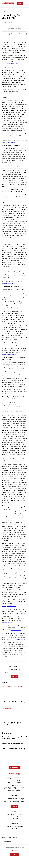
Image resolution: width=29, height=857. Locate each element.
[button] (3, 4)
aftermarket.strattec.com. (9, 142)
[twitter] (14, 34)
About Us (4, 835)
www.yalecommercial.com (9, 354)
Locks (3, 11)
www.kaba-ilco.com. (8, 94)
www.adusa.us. (6, 199)
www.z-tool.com (16, 630)
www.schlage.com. (7, 283)
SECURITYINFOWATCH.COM (14, 824)
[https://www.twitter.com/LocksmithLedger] (15, 818)
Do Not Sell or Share (16, 835)
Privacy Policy (5, 837)
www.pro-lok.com (7, 622)
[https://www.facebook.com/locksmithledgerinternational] (11, 818)
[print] (26, 34)
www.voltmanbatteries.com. (10, 63)
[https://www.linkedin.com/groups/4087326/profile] (13, 818)
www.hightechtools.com (9, 606)
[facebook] (9, 34)
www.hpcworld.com (20, 613)
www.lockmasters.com (18, 639)
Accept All (14, 854)
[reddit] (17, 34)
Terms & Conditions (13, 837)
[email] (19, 34)
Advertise (9, 835)
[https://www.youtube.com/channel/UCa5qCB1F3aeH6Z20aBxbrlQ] (17, 818)
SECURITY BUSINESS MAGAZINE (14, 830)
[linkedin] (12, 34)
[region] (14, 851)
